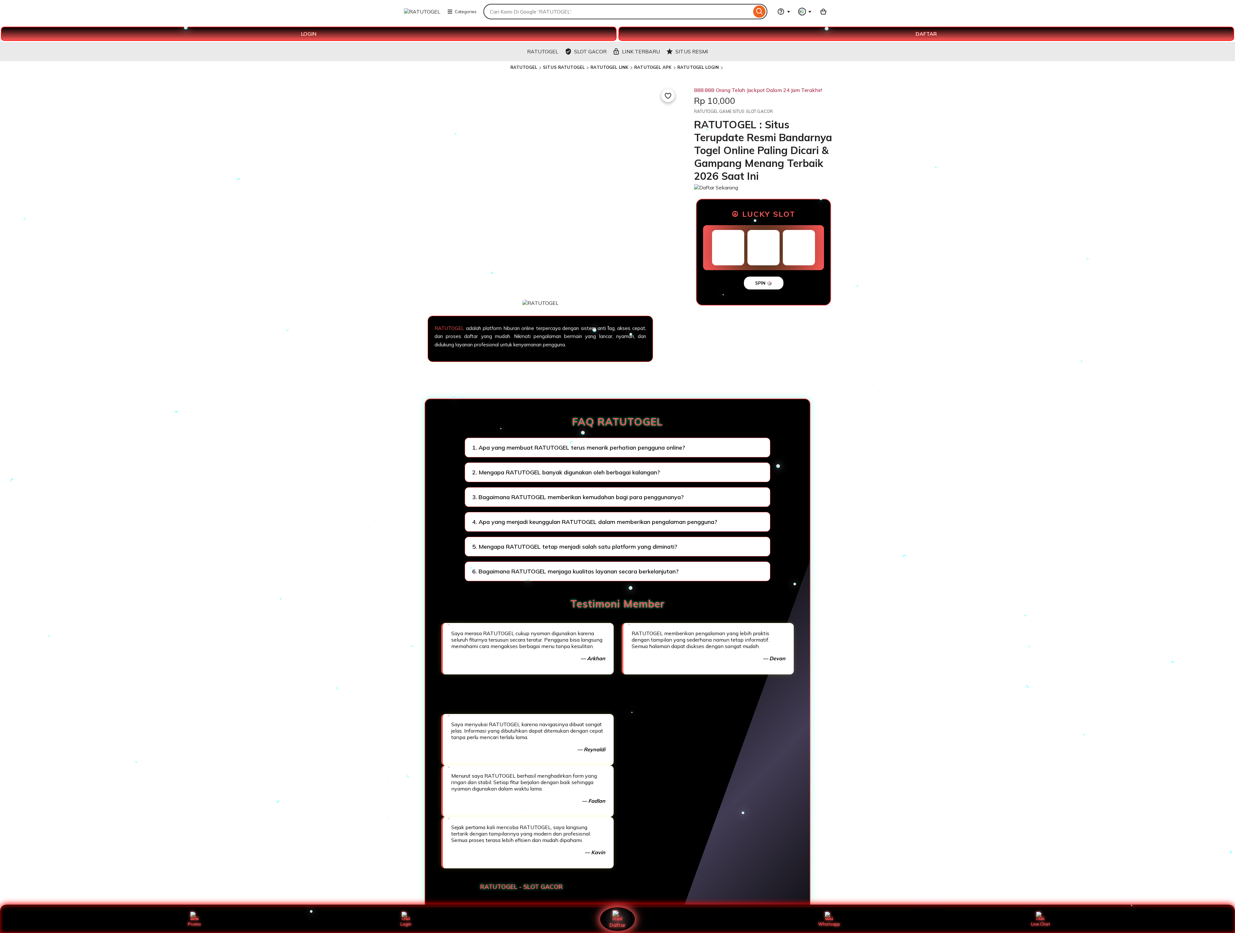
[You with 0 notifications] (805, 11)
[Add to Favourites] (668, 95)
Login (405, 924)
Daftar (617, 925)
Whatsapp (829, 924)
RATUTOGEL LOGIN (698, 67)
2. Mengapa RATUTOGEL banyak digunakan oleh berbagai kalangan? (566, 472)
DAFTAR (926, 34)
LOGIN (308, 34)
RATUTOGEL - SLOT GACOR (521, 887)
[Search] (759, 11)
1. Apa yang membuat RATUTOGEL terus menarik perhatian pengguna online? (578, 447)
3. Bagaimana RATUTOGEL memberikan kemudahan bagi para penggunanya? (578, 497)
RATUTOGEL (523, 67)
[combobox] (617, 11)
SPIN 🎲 (763, 283)
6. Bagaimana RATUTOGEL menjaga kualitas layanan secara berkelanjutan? (575, 571)
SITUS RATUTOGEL (564, 67)
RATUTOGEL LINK (609, 67)
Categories (466, 11)
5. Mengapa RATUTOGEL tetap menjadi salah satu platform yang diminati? (574, 546)
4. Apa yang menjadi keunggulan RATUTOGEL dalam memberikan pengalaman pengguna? (594, 522)
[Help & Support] (783, 11)
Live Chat (1040, 924)
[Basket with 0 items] (823, 11)
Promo (194, 924)
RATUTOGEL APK (653, 67)
